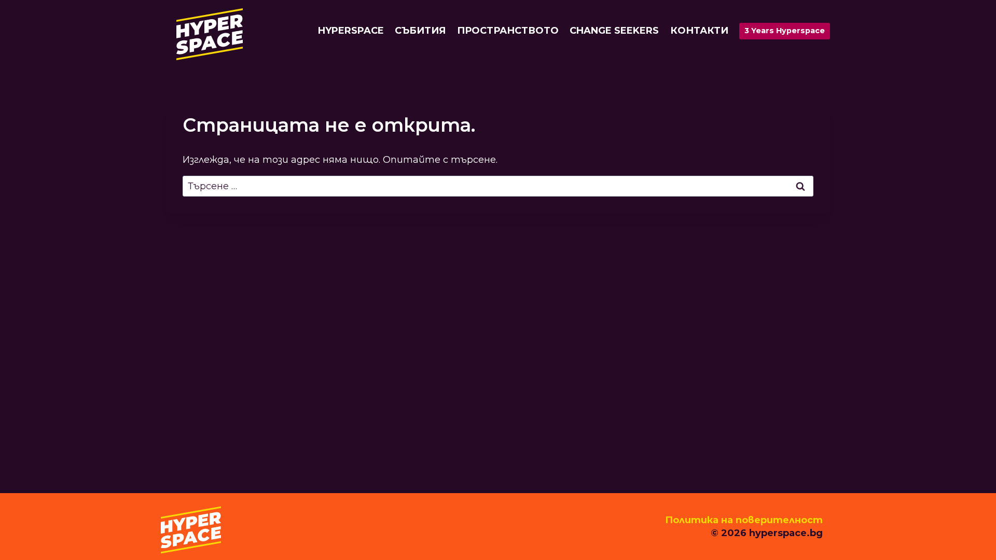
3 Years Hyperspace (784, 30)
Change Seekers (614, 30)
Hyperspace (351, 30)
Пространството (508, 30)
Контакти (699, 30)
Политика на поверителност (744, 520)
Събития (420, 30)
